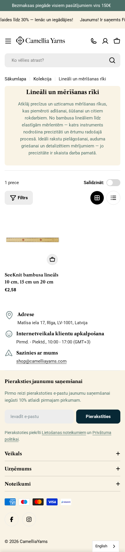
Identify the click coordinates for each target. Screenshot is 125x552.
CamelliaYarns (34, 541)
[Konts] (105, 41)
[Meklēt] (112, 60)
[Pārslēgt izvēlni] (8, 41)
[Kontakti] (93, 41)
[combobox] (62, 60)
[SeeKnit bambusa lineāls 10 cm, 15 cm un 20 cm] (33, 240)
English (101, 546)
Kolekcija (42, 79)
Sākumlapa (15, 79)
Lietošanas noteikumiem (64, 432)
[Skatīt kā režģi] (97, 198)
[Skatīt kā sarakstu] (113, 198)
